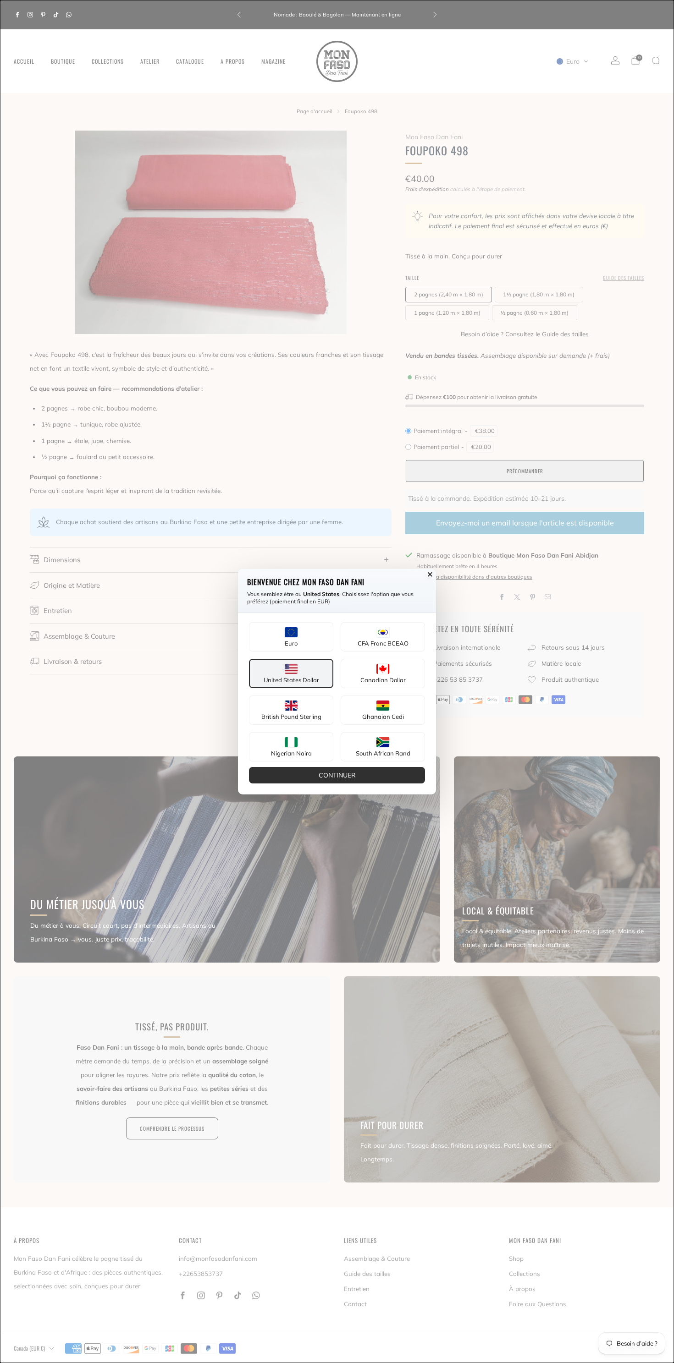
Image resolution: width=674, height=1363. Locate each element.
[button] (291, 636)
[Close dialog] (430, 574)
